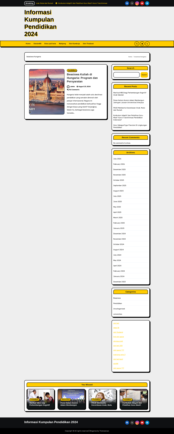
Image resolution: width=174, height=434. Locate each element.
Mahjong (62, 43)
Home (28, 43)
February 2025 (119, 223)
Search (130, 68)
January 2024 (118, 276)
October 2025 (118, 180)
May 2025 (117, 207)
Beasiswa (117, 298)
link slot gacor (118, 337)
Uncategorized (119, 309)
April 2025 (117, 212)
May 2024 (117, 260)
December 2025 (119, 169)
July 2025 (117, 196)
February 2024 (119, 271)
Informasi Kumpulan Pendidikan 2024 (51, 422)
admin (72, 86)
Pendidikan (72, 70)
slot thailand (118, 332)
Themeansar (104, 431)
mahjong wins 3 (119, 355)
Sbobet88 (37, 43)
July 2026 (117, 159)
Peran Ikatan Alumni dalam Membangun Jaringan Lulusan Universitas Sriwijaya (69, 406)
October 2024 (118, 244)
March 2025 (118, 218)
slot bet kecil (118, 359)
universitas (117, 314)
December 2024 (119, 234)
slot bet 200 (118, 346)
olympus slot (118, 341)
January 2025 (118, 228)
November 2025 (119, 175)
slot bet (116, 323)
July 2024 (117, 255)
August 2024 (118, 250)
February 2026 (119, 164)
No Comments (74, 90)
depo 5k (116, 328)
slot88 (115, 364)
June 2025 (117, 202)
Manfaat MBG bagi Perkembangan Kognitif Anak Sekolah (39, 405)
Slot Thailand (88, 43)
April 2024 (117, 266)
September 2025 (119, 185)
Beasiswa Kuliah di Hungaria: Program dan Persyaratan (82, 78)
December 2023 (119, 282)
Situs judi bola (50, 43)
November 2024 (119, 239)
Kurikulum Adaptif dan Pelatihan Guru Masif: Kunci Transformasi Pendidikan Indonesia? (128, 117)
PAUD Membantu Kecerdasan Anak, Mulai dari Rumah (101, 405)
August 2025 (118, 191)
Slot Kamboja (74, 43)
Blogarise (93, 431)
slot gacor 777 (118, 350)
